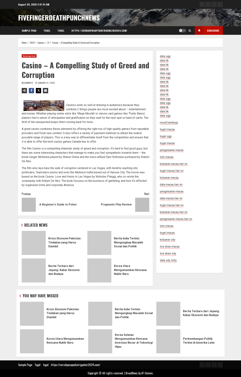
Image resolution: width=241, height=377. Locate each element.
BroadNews (132, 373)
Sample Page (29, 30)
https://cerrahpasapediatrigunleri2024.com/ (99, 30)
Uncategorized (29, 56)
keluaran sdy (167, 239)
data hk (164, 60)
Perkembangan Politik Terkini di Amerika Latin (168, 341)
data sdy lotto (168, 260)
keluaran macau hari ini (173, 212)
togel (61, 30)
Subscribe (213, 30)
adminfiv (28, 82)
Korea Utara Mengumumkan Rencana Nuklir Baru (99, 270)
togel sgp (166, 136)
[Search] (190, 30)
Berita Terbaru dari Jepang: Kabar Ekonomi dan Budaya (34, 270)
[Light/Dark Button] (182, 30)
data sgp (165, 56)
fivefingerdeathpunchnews (59, 17)
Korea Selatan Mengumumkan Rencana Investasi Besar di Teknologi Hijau (100, 341)
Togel (47, 30)
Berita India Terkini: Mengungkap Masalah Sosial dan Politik (99, 243)
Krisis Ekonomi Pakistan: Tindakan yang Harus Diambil (34, 243)
